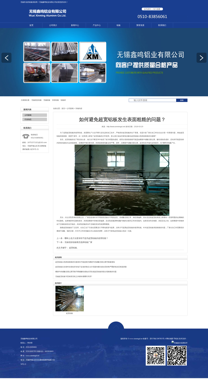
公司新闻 (28, 115)
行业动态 (28, 119)
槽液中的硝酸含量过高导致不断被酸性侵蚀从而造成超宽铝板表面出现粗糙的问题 (85, 272)
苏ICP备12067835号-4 (158, 339)
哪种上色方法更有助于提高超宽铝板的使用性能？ (86, 238)
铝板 (30, 2)
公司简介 (53, 25)
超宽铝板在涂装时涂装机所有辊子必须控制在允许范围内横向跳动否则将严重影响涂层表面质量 (91, 267)
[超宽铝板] (69, 311)
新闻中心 (75, 25)
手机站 (176, 339)
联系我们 (162, 25)
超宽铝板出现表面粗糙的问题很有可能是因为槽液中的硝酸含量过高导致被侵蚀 (85, 262)
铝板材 (63, 100)
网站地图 (169, 339)
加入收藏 (156, 9)
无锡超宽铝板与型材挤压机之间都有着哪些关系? (73, 276)
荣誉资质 (140, 25)
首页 (31, 25)
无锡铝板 (46, 100)
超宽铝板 (70, 133)
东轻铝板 (55, 100)
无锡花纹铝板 (36, 100)
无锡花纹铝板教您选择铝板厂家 (78, 242)
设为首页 (147, 9)
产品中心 (97, 25)
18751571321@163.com (37, 142)
